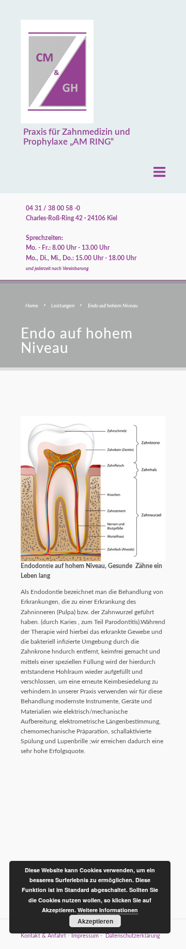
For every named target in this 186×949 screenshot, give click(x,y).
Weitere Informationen (108, 910)
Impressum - (88, 936)
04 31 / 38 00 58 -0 (53, 208)
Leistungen (62, 305)
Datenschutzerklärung (132, 936)
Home (31, 305)
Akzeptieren (95, 921)
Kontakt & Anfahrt (43, 936)
